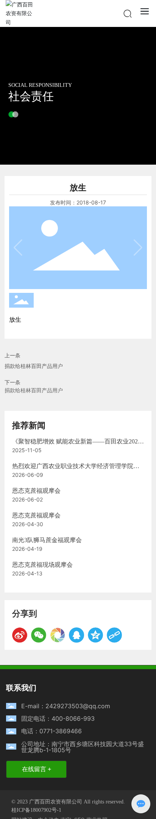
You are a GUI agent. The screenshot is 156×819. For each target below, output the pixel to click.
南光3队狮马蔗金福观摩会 (47, 540)
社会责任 (31, 96)
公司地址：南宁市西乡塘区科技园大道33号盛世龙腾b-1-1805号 (82, 747)
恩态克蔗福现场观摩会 (42, 564)
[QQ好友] (76, 635)
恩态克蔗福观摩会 (36, 490)
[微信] (38, 635)
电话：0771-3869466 (51, 731)
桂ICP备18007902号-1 (36, 810)
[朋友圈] (57, 635)
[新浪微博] (19, 635)
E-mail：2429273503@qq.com (65, 706)
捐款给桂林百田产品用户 (34, 366)
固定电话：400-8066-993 (58, 718)
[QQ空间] (95, 635)
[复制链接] (114, 635)
